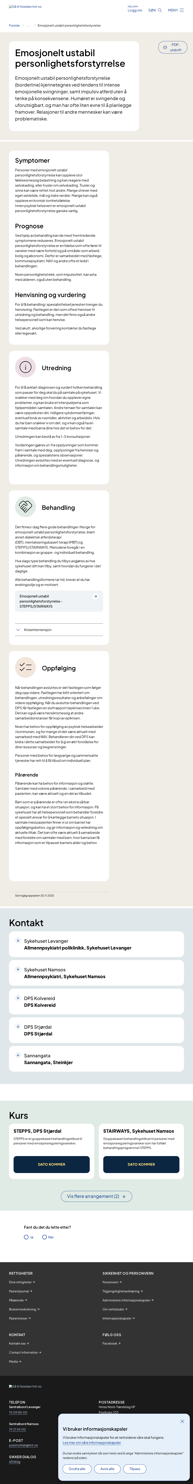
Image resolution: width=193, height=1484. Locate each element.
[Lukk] (182, 1421)
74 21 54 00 (17, 1429)
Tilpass (134, 1468)
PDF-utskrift (176, 47)
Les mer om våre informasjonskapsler (92, 1442)
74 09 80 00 (18, 1412)
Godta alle (77, 1468)
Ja (31, 1237)
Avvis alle (107, 1468)
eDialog (14, 1461)
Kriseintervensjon (37, 629)
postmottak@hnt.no (23, 1445)
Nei (51, 1237)
